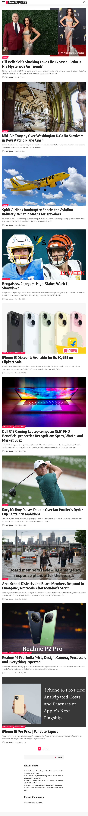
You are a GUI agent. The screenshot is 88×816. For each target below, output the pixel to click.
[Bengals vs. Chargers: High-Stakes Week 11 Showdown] (44, 254)
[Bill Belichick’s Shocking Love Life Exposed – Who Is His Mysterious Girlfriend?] (44, 33)
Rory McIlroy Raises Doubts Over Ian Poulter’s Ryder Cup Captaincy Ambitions (42, 511)
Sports (6, 279)
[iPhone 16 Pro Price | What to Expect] (44, 702)
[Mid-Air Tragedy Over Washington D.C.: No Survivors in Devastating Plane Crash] (44, 107)
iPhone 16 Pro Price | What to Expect (30, 731)
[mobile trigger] (4, 2)
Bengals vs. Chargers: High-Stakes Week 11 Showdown (35, 285)
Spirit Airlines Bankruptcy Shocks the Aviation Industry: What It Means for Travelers (37, 211)
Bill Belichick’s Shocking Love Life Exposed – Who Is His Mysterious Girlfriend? (41, 64)
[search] (84, 2)
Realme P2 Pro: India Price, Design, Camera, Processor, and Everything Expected (44, 659)
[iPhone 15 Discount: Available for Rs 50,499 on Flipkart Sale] (44, 328)
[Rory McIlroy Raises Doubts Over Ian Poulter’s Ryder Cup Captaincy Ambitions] (44, 481)
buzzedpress (9, 77)
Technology (19, 353)
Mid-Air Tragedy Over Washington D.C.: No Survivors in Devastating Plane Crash (42, 137)
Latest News (7, 353)
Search (60, 757)
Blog (5, 57)
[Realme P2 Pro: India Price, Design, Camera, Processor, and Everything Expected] (44, 628)
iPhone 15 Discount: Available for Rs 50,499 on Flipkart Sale (37, 359)
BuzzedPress (16, 2)
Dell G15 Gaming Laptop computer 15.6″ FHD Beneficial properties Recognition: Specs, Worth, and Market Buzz (42, 435)
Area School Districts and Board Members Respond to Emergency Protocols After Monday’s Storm (43, 585)
